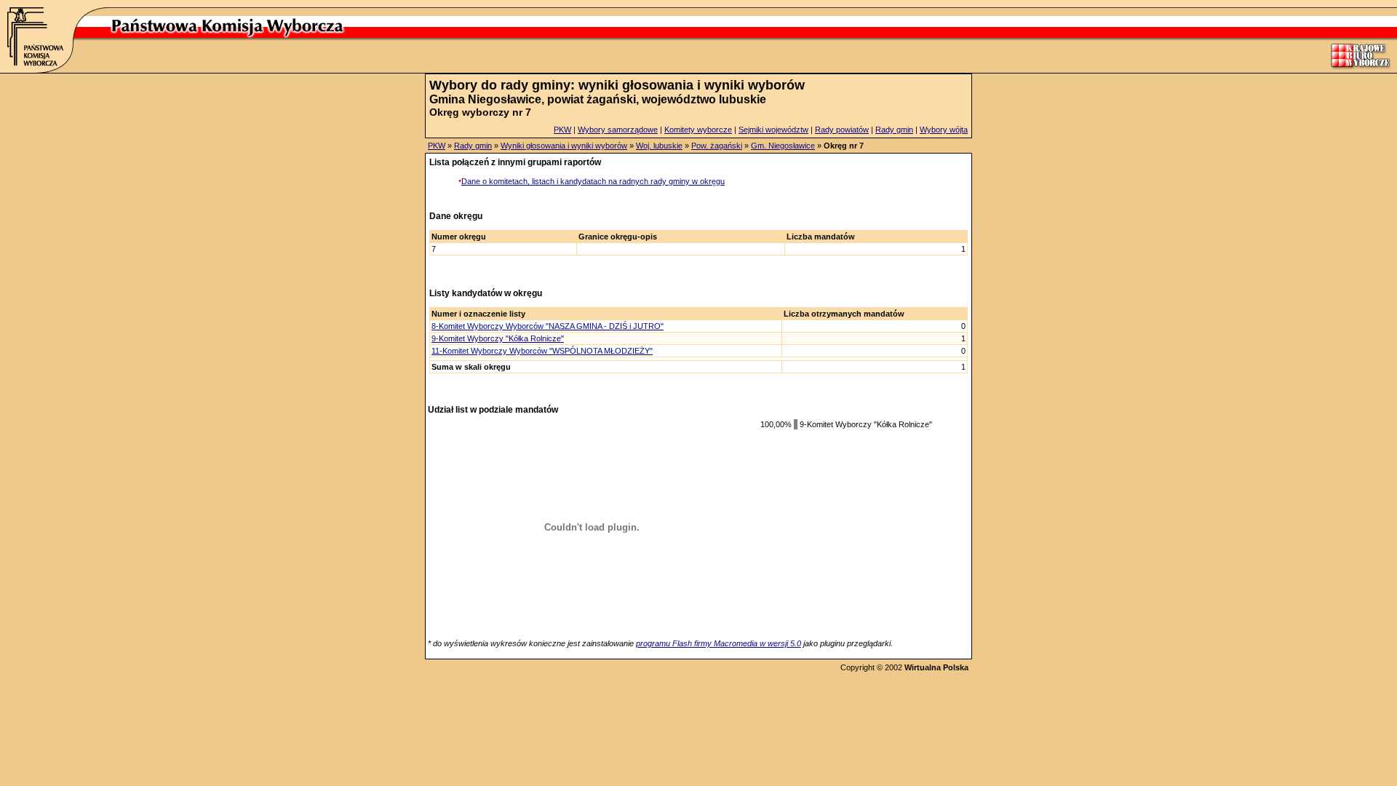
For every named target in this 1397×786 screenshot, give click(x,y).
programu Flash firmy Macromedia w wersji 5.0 (718, 643)
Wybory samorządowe (618, 129)
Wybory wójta (944, 129)
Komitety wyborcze (698, 129)
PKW (562, 129)
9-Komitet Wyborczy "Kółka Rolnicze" (497, 338)
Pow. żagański (716, 145)
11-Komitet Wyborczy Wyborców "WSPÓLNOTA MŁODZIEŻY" (542, 350)
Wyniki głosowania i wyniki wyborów (564, 145)
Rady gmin (894, 129)
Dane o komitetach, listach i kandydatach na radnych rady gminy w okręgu (593, 181)
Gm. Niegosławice (783, 145)
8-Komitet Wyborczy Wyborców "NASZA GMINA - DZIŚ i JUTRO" (547, 326)
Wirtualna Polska (936, 667)
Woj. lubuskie (659, 145)
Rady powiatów (842, 129)
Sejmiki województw (773, 129)
